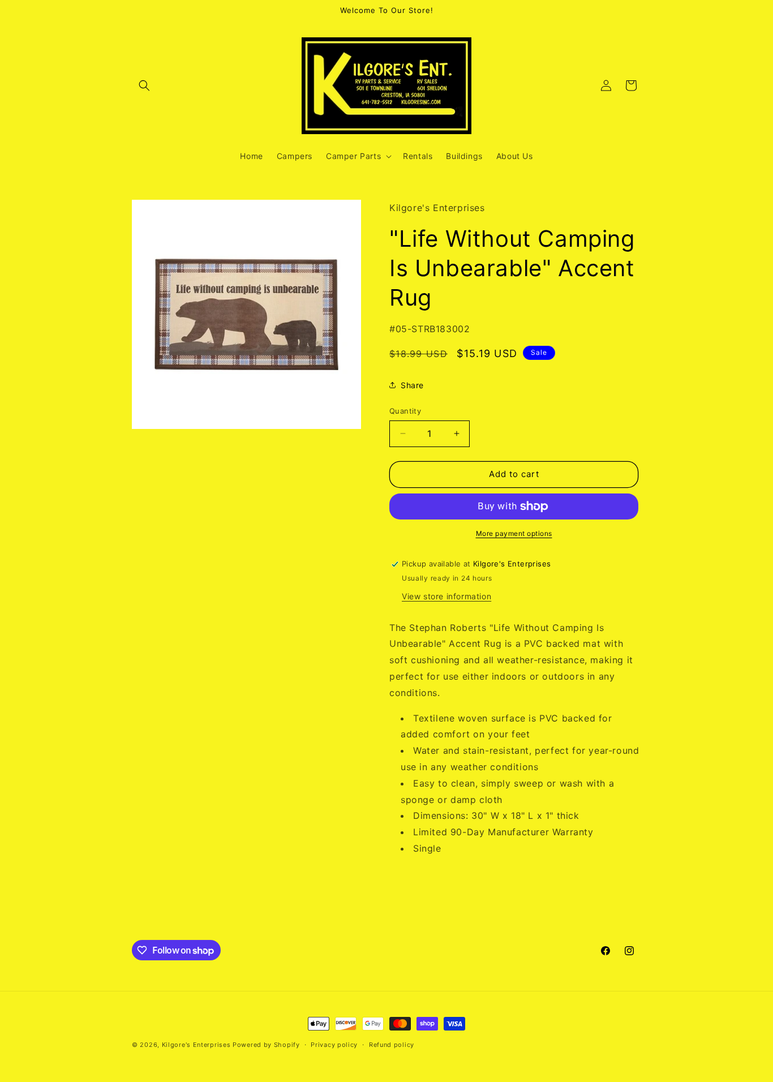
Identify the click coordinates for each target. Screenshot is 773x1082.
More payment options (514, 533)
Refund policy (391, 1045)
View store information (446, 596)
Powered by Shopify (266, 1045)
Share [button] (412, 385)
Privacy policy (334, 1045)
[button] (144, 85)
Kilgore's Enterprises (196, 1045)
